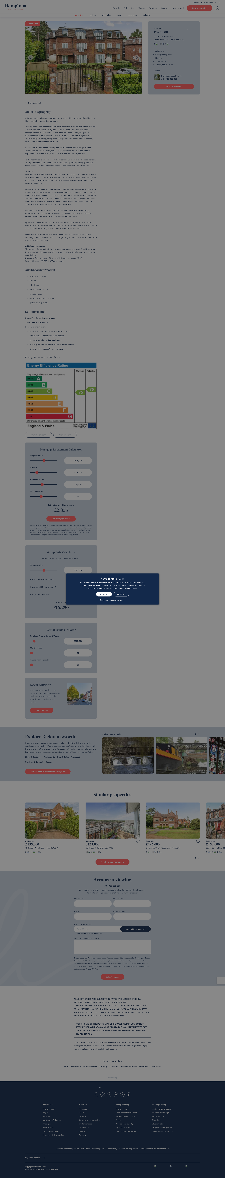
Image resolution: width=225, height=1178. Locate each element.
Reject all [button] (121, 594)
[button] (112, 600)
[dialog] (112, 588)
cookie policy (131, 588)
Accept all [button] (104, 594)
